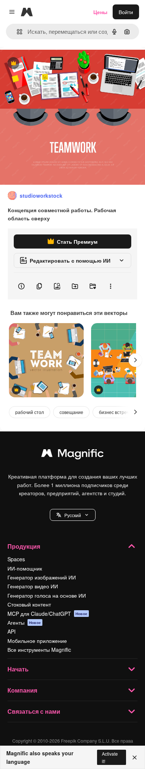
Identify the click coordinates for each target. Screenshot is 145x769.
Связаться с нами (33, 711)
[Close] (134, 757)
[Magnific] (72, 454)
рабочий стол (29, 412)
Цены (100, 12)
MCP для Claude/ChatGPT (47, 613)
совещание (71, 412)
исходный (49, 64)
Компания (22, 690)
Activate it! (110, 757)
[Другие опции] (110, 286)
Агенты (24, 622)
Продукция (23, 546)
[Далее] (135, 360)
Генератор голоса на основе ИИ (46, 595)
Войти (126, 12)
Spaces (16, 559)
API (11, 631)
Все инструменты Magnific (39, 649)
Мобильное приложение (37, 640)
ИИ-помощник (24, 568)
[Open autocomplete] (16, 31)
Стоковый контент (29, 604)
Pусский (72, 515)
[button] (73, 515)
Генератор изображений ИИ (41, 577)
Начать (18, 669)
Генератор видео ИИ (32, 586)
